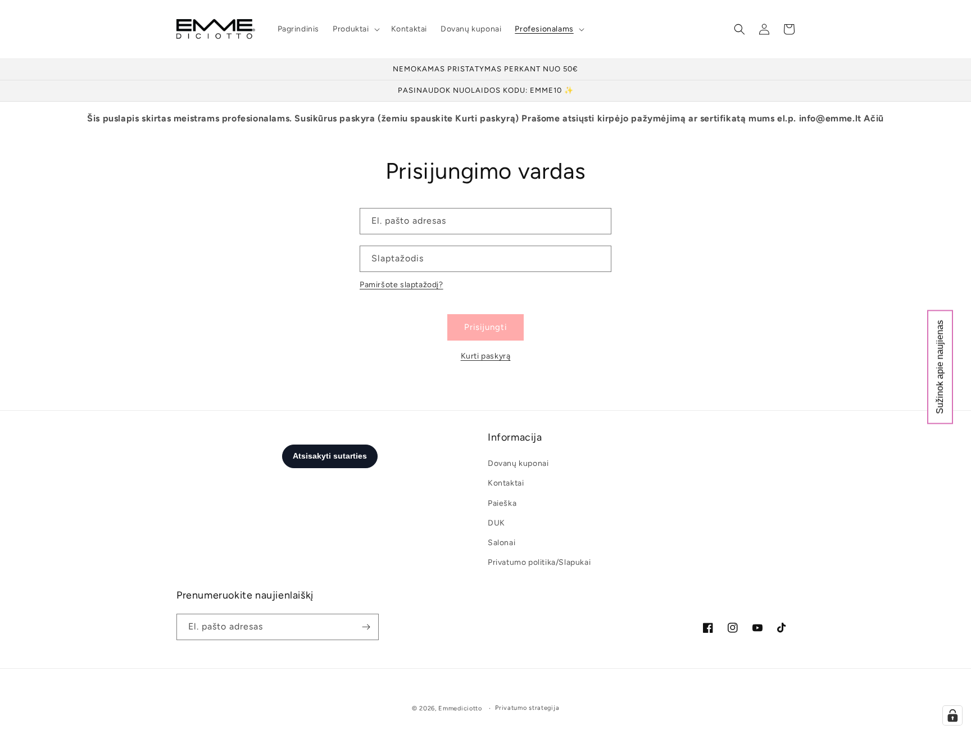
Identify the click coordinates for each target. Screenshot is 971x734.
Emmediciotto (460, 708)
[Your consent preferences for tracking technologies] (952, 715)
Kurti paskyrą (486, 356)
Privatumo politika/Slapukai (539, 562)
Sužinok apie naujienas (940, 367)
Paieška (502, 503)
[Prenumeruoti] (365, 627)
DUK (496, 523)
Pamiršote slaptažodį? (401, 284)
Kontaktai (506, 483)
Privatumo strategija (527, 708)
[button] (355, 29)
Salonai (501, 542)
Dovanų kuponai (518, 463)
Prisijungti (485, 327)
